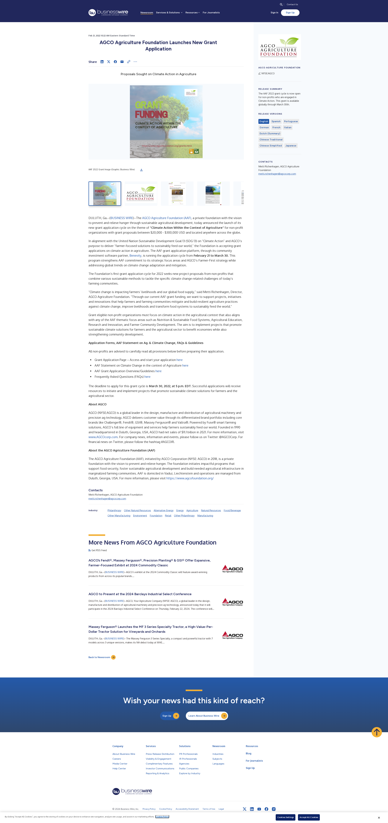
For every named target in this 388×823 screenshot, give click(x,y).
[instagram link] (274, 809)
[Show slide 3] (177, 193)
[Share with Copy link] (128, 61)
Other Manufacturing (119, 515)
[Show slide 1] (105, 193)
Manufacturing (205, 515)
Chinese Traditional (271, 139)
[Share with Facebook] (115, 61)
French (277, 127)
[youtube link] (259, 809)
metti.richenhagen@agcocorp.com (107, 498)
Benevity (135, 255)
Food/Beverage (232, 510)
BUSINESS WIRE (121, 218)
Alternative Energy (164, 510)
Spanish (276, 121)
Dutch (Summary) (270, 133)
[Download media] (141, 170)
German (264, 127)
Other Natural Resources (137, 510)
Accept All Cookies (309, 817)
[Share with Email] (122, 61)
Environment (140, 515)
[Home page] (108, 12)
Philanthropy (114, 510)
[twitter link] (244, 809)
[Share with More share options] (135, 61)
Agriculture (192, 510)
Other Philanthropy (184, 515)
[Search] (281, 4)
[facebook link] (266, 809)
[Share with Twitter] (108, 61)
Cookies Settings (285, 817)
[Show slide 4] (213, 193)
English (264, 121)
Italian (287, 127)
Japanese (291, 145)
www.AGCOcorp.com (103, 437)
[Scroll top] (377, 732)
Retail (168, 515)
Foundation (156, 515)
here (180, 360)
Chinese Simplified (271, 145)
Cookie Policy (162, 816)
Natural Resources (211, 510)
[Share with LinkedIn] (102, 61)
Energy (180, 510)
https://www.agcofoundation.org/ (190, 478)
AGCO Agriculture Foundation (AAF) (166, 218)
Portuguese (291, 121)
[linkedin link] (252, 809)
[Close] (379, 817)
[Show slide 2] (141, 193)
